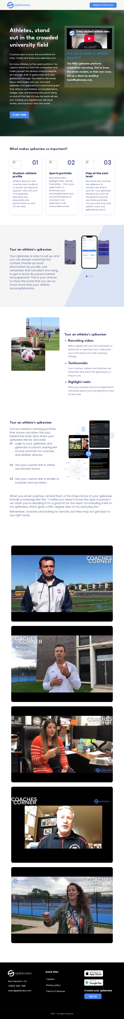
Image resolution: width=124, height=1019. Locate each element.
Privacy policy (53, 985)
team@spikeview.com (19, 990)
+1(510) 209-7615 (17, 985)
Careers (50, 979)
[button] (87, 276)
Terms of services (55, 991)
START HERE (19, 115)
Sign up (93, 996)
